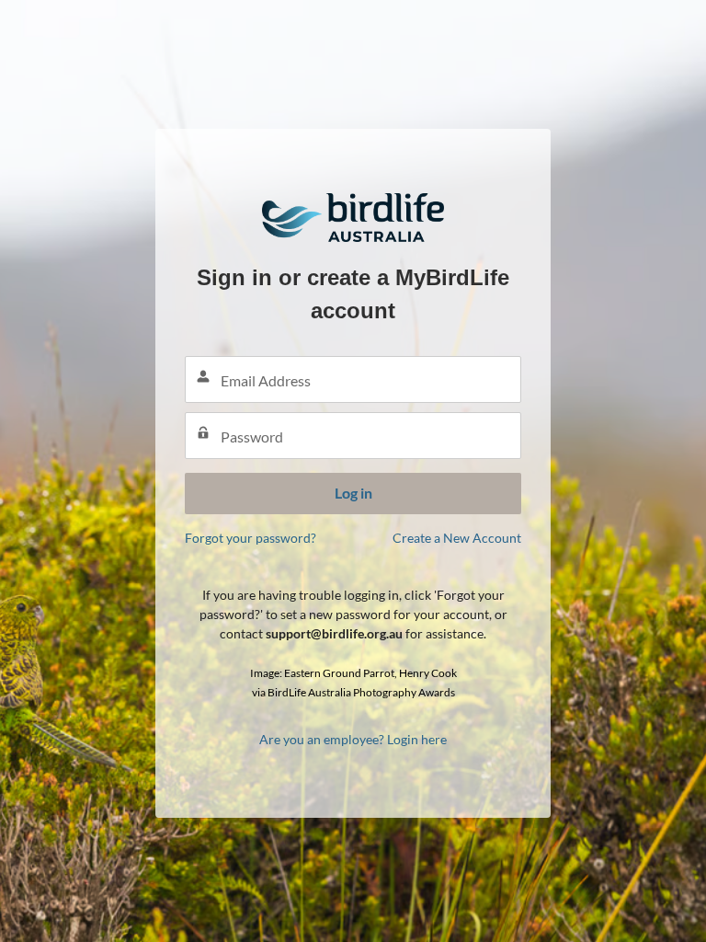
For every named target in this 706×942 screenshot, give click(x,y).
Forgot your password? (250, 538)
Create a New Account (457, 538)
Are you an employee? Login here (353, 739)
